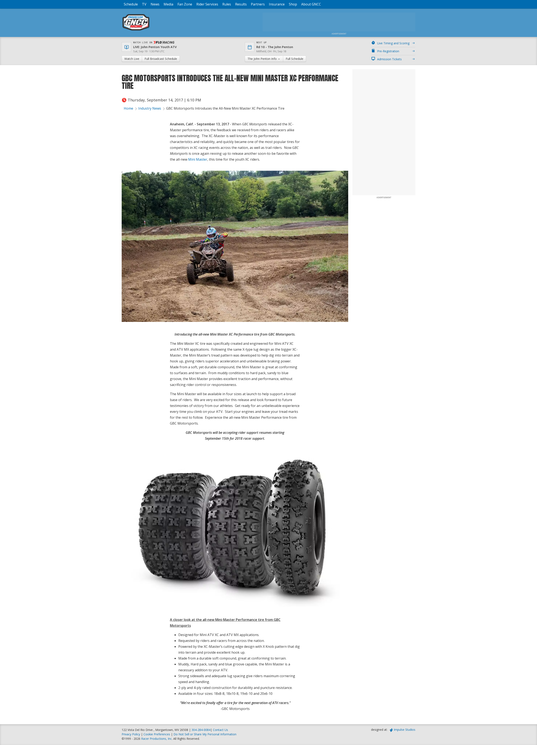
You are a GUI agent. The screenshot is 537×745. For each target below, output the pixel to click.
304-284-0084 (201, 730)
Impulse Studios (404, 730)
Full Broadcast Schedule (161, 59)
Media (168, 4)
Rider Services (207, 4)
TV (144, 4)
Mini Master (197, 159)
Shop (293, 4)
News (155, 4)
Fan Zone (184, 4)
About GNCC (311, 4)
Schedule (131, 4)
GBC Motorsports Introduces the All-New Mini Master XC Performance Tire (225, 108)
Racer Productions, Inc (156, 739)
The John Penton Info (263, 59)
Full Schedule (294, 59)
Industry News (149, 108)
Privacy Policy (131, 734)
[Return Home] (136, 30)
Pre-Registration (388, 51)
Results (241, 4)
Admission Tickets (389, 59)
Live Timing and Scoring (393, 43)
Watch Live (131, 59)
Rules (226, 4)
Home (128, 108)
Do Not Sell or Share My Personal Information (204, 734)
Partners (258, 4)
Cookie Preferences (157, 734)
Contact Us (220, 730)
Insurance (277, 4)
